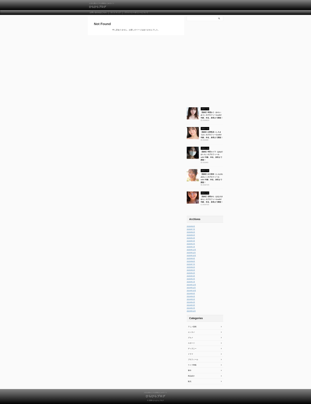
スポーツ (191, 343)
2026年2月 (191, 244)
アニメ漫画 (192, 327)
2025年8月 (191, 261)
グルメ (190, 338)
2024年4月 (191, 302)
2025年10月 (191, 256)
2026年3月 (191, 241)
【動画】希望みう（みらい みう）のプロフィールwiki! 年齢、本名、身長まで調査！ (212, 115)
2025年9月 (191, 258)
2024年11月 (191, 288)
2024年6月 (191, 296)
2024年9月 (191, 294)
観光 (189, 381)
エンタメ (191, 332)
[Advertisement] (205, 65)
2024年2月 (191, 308)
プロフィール (193, 359)
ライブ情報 (192, 365)
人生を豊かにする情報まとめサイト (155, 392)
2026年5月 (191, 235)
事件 (189, 370)
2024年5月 (191, 299)
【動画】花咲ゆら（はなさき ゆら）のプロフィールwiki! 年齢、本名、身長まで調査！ (212, 199)
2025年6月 (191, 267)
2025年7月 (191, 264)
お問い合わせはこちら (98, 12)
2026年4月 (191, 238)
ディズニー (192, 349)
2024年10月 (191, 291)
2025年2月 (191, 279)
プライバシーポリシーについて (136, 12)
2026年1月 (191, 247)
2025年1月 (191, 282)
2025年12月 (191, 250)
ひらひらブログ (97, 6)
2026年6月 (191, 232)
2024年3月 (191, 305)
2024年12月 (191, 285)
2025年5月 (191, 270)
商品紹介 (191, 376)
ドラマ (190, 354)
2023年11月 (191, 311)
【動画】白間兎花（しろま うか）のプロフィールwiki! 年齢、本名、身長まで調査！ (212, 134)
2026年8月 (191, 226)
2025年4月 (191, 273)
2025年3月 (191, 276)
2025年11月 (191, 253)
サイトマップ (115, 12)
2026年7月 (191, 229)
